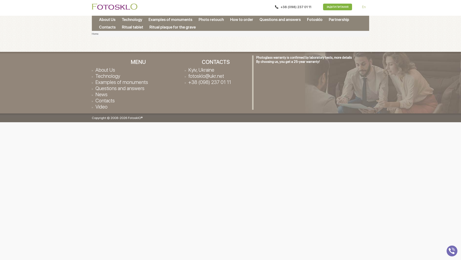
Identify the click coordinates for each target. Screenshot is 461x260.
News (101, 94)
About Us (107, 19)
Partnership (339, 19)
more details (343, 57)
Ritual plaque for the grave (172, 27)
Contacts (107, 27)
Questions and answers (280, 19)
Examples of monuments (170, 19)
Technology (132, 19)
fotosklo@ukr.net (206, 76)
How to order (241, 19)
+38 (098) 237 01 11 (296, 7)
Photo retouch (211, 19)
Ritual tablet (132, 27)
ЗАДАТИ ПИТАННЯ (337, 6)
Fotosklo (315, 19)
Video (101, 107)
